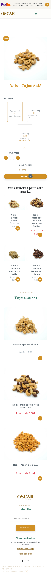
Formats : (9, 98)
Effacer (25, 148)
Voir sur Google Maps (25, 549)
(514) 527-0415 (25, 554)
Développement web (13, 571)
